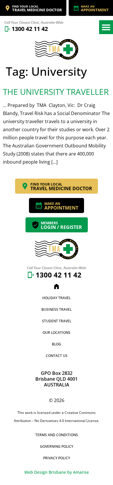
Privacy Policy (56, 458)
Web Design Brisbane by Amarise (56, 472)
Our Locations (56, 332)
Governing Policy (56, 446)
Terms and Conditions (56, 434)
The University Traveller (56, 91)
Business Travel (56, 309)
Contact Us (57, 355)
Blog (56, 344)
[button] (106, 27)
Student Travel (56, 321)
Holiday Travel (56, 297)
